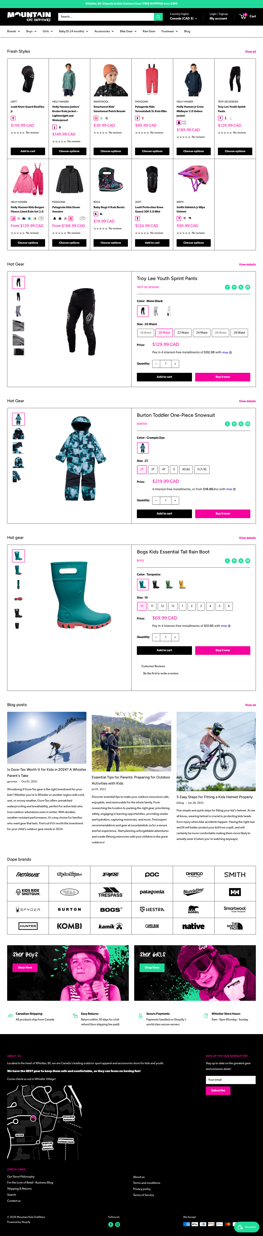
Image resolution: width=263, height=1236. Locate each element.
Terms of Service (143, 1195)
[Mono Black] (142, 311)
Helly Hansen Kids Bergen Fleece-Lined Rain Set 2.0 (27, 209)
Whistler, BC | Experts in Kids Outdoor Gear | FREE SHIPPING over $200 (131, 3)
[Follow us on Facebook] (110, 1224)
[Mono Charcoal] (156, 311)
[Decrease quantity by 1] (156, 364)
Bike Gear (126, 31)
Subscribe (218, 1090)
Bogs (97, 202)
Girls (46, 31)
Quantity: (143, 363)
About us (139, 1177)
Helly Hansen (60, 102)
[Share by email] (247, 287)
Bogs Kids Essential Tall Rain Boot (173, 552)
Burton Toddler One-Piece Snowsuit (176, 415)
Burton (142, 424)
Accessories (102, 31)
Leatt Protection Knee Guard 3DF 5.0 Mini (149, 209)
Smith (180, 202)
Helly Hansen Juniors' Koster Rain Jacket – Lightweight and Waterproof (66, 114)
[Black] (156, 584)
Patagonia (141, 102)
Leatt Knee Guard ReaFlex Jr (27, 109)
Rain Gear (149, 31)
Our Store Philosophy (21, 1176)
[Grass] (169, 584)
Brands (11, 31)
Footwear (168, 31)
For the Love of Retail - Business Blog (30, 1182)
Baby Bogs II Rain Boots (109, 207)
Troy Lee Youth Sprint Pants (231, 109)
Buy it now (223, 377)
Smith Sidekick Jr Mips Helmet (191, 209)
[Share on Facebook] (227, 287)
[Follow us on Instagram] (117, 1224)
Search (11, 1194)
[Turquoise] (142, 584)
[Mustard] (182, 584)
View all (251, 51)
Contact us (14, 1200)
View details (248, 264)
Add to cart (28, 151)
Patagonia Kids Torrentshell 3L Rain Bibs (151, 109)
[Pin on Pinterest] (234, 287)
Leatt (14, 102)
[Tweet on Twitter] (240, 287)
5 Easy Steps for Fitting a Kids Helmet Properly (215, 797)
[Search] (158, 17)
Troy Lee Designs (228, 102)
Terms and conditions (146, 1183)
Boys (29, 31)
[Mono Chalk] (169, 311)
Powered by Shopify (18, 1222)
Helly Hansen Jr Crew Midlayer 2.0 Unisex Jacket (190, 111)
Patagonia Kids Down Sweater (66, 209)
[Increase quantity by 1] (175, 364)
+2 (41, 218)
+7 (82, 218)
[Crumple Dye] (142, 448)
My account (218, 18)
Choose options (69, 151)
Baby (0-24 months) (71, 31)
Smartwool (101, 102)
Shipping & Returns (19, 1188)
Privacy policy (142, 1189)
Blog (187, 31)
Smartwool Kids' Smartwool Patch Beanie (109, 109)
